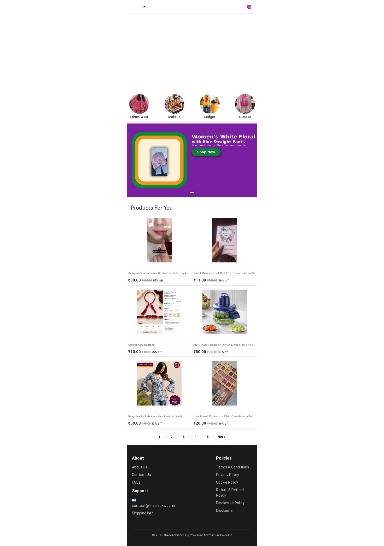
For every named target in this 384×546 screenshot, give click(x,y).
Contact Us (141, 475)
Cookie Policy (227, 482)
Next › (222, 437)
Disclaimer (225, 510)
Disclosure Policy (230, 503)
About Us (139, 467)
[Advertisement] (192, 54)
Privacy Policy (227, 475)
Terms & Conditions (232, 467)
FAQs (136, 482)
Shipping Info (143, 513)
